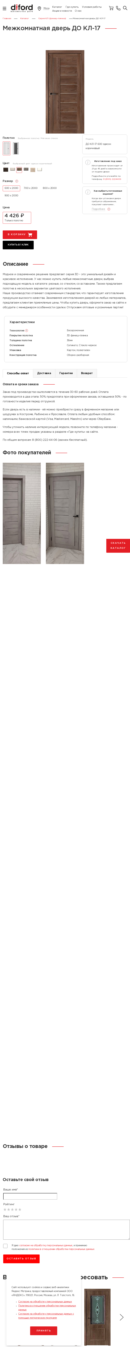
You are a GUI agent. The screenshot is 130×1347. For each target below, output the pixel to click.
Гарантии (66, 373)
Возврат (87, 373)
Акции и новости (62, 11)
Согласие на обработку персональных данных (45, 1302)
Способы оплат (18, 373)
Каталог (57, 7)
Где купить (72, 7)
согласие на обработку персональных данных (45, 1246)
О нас (78, 11)
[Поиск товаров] (125, 8)
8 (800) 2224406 (112, 179)
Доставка (44, 373)
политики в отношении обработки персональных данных (61, 1249)
